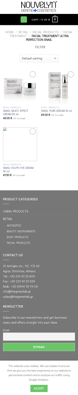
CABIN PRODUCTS (15, 211)
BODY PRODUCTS (17, 237)
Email (6, 330)
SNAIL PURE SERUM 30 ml (56, 111)
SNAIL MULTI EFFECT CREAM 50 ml (15, 112)
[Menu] (24, 19)
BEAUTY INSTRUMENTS (21, 231)
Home (9, 32)
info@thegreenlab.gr (17, 291)
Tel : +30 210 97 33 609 (19, 276)
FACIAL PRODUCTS (46, 32)
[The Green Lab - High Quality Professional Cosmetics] (39, 7)
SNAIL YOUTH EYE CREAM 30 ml (18, 169)
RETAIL (23, 32)
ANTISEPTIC (14, 225)
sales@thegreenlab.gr (18, 296)
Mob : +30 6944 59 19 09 (20, 286)
